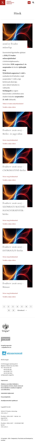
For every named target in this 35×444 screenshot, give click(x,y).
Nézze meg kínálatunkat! (10, 140)
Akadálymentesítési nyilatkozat (9, 400)
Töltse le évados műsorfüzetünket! (13, 104)
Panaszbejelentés (5, 397)
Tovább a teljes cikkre (9, 107)
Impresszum (4, 380)
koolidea (3, 440)
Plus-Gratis (21, 438)
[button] (29, 2)
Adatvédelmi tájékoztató (7, 393)
